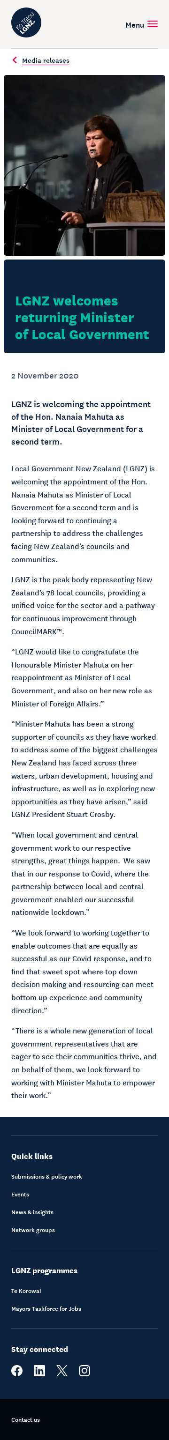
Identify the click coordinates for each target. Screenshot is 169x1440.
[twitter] (62, 1374)
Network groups (33, 1229)
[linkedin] (39, 1374)
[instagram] (84, 1374)
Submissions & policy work (46, 1176)
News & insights (32, 1212)
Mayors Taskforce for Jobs (46, 1308)
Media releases (45, 60)
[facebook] (17, 1374)
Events (20, 1194)
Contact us (25, 1419)
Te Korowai (26, 1290)
